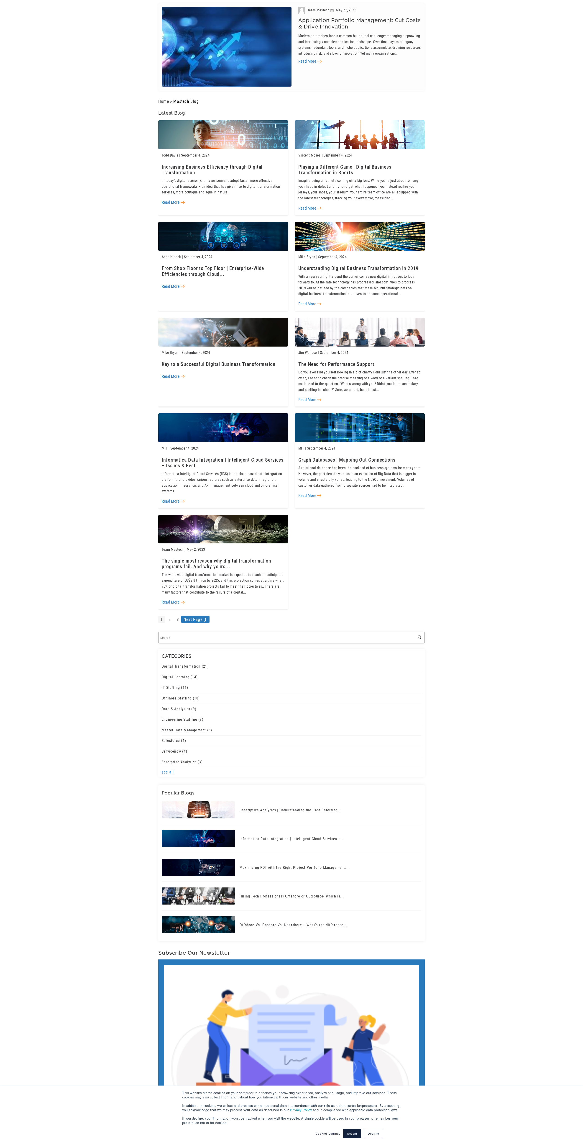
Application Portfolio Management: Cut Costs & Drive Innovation (359, 22)
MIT (164, 446)
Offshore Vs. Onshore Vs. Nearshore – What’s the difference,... (294, 921)
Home (163, 101)
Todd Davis (170, 155)
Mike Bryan (306, 256)
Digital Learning (180, 673)
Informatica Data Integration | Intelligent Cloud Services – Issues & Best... (220, 460)
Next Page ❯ (195, 615)
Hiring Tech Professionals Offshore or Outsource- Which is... (292, 892)
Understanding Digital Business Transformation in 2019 (354, 267)
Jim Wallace (307, 351)
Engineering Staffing (182, 715)
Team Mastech (173, 546)
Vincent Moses (309, 155)
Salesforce (174, 736)
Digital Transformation (185, 662)
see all (168, 768)
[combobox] (291, 633)
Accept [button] (352, 1133)
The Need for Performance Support (333, 362)
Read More (307, 59)
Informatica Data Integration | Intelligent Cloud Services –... (292, 835)
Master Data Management (187, 726)
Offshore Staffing (181, 694)
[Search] (419, 633)
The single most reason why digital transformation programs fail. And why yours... (223, 560)
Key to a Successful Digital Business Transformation (215, 362)
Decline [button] (373, 1133)
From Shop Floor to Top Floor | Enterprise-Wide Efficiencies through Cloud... (221, 269)
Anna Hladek (171, 256)
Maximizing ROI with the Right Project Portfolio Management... (294, 863)
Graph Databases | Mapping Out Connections (343, 457)
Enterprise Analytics (182, 758)
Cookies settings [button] (328, 1133)
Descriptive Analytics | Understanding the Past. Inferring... (290, 806)
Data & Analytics (179, 704)
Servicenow (174, 747)
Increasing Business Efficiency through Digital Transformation (208, 169)
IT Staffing (175, 683)
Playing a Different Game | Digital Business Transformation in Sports (357, 169)
